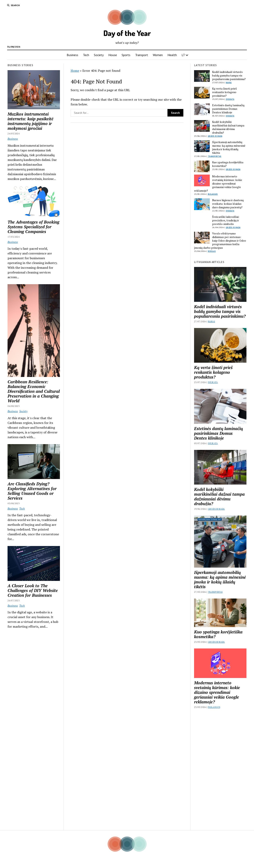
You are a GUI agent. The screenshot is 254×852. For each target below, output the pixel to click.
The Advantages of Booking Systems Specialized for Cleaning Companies (33, 227)
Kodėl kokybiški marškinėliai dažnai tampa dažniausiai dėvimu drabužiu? (228, 127)
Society (99, 55)
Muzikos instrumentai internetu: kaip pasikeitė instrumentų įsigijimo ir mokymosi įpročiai (30, 121)
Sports (126, 55)
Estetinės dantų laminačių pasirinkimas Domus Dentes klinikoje (228, 108)
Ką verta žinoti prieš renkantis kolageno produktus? (224, 92)
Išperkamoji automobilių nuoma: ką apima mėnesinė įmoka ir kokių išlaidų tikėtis (228, 147)
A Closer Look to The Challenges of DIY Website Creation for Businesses (33, 590)
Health (172, 55)
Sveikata (230, 99)
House (112, 55)
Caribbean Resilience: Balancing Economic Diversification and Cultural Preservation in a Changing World (34, 391)
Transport (141, 55)
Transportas (214, 156)
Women (158, 55)
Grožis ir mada (215, 136)
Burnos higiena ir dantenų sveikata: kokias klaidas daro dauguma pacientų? (228, 203)
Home (75, 70)
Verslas (212, 251)
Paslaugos (213, 194)
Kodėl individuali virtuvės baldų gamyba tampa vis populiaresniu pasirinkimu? (229, 75)
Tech (86, 55)
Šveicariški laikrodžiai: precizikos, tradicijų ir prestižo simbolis (225, 220)
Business (72, 55)
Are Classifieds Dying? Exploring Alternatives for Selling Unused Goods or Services (32, 490)
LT (183, 55)
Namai (229, 82)
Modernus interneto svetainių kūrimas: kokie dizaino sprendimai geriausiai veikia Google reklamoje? (218, 183)
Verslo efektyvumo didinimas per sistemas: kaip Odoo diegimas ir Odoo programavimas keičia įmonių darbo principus (220, 241)
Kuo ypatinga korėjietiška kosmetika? (227, 164)
